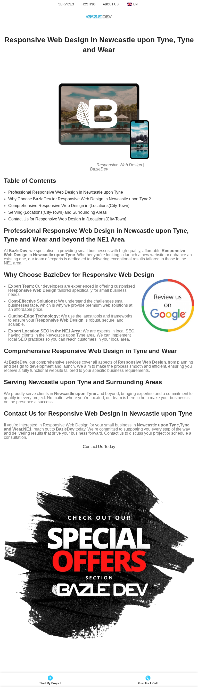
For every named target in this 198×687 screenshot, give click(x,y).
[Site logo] (99, 16)
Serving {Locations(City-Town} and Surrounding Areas (57, 212)
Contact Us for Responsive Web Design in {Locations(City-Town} (67, 219)
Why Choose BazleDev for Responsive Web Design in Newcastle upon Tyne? (79, 199)
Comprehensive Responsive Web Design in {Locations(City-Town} (68, 205)
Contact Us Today (99, 446)
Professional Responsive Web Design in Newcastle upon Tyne (65, 192)
